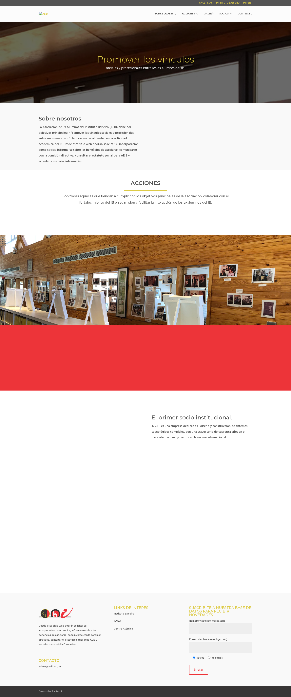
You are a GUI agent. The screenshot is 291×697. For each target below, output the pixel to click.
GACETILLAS (206, 3)
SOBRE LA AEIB (164, 14)
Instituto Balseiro (124, 614)
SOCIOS (224, 14)
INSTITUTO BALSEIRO (228, 3)
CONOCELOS (166, 451)
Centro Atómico (123, 629)
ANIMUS (56, 691)
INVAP (117, 621)
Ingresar (247, 3)
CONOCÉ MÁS (145, 372)
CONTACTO (245, 14)
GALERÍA (209, 14)
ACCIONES (188, 14)
